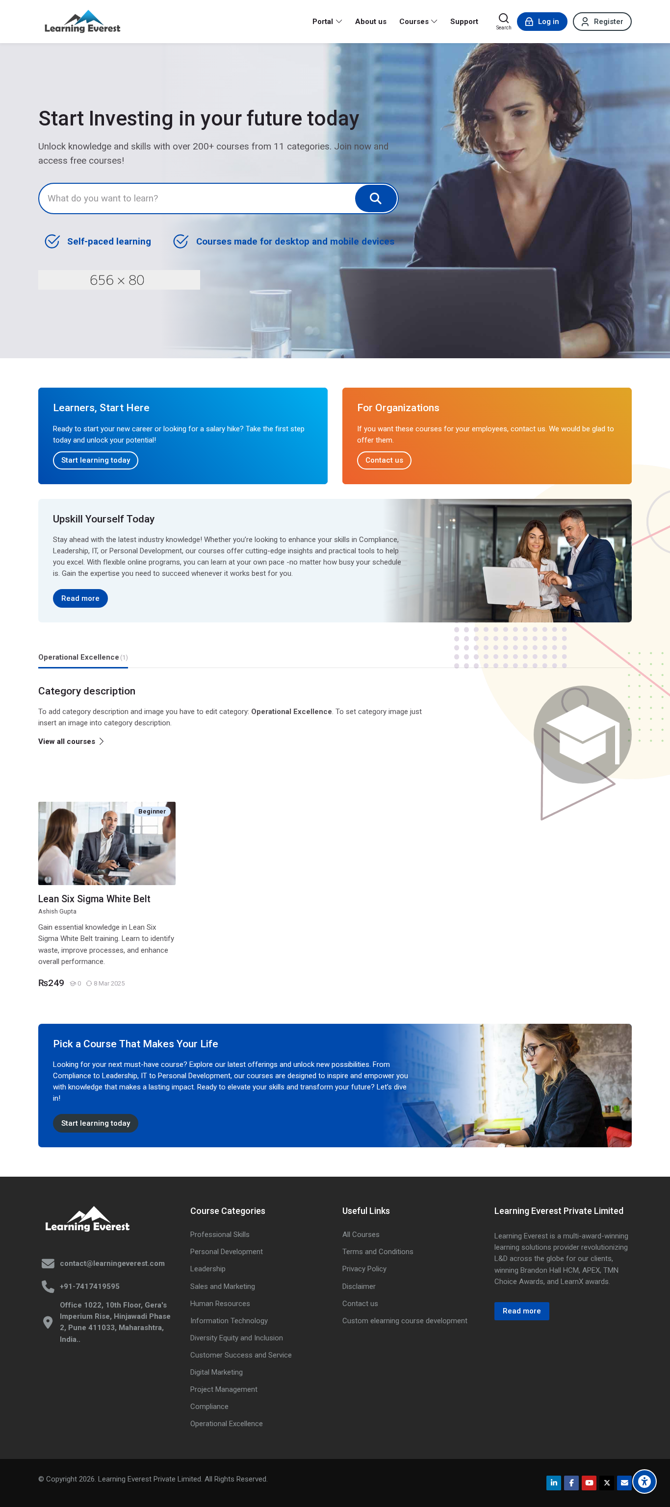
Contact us (384, 460)
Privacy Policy (364, 1268)
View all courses (66, 741)
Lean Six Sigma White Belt (94, 899)
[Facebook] (571, 1483)
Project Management (224, 1389)
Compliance (209, 1406)
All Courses (361, 1234)
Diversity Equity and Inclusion (236, 1338)
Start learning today (95, 460)
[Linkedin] (553, 1483)
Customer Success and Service (241, 1355)
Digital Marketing (216, 1372)
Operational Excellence (226, 1423)
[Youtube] (589, 1483)
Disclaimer (359, 1286)
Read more (80, 598)
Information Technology (229, 1320)
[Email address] (624, 1483)
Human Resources (220, 1303)
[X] (606, 1483)
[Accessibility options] (644, 1481)
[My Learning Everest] (82, 21)
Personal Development (226, 1251)
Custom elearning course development (404, 1320)
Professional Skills (220, 1234)
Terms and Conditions (377, 1251)
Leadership (208, 1268)
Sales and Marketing (222, 1286)
